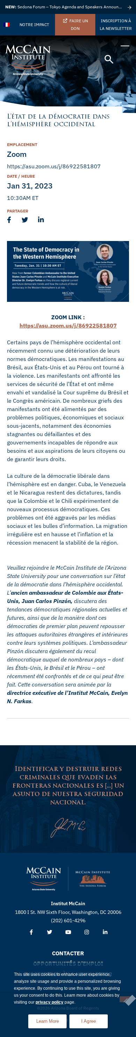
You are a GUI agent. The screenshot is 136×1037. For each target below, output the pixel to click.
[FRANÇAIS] (7, 25)
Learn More (51, 1019)
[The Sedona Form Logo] (92, 879)
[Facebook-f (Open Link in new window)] (31, 932)
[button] (109, 59)
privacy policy (49, 1002)
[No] (125, 999)
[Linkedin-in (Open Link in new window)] (105, 932)
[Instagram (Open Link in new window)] (86, 932)
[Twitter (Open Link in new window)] (49, 932)
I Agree (88, 1021)
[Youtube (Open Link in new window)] (68, 932)
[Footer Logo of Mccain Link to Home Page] (43, 879)
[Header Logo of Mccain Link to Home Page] (28, 60)
